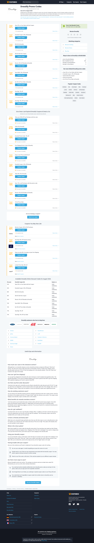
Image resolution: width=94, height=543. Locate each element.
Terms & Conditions (72, 511)
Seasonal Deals (37, 517)
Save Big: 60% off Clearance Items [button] (23, 239)
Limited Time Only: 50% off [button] (21, 265)
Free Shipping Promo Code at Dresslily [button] (24, 145)
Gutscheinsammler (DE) (14, 517)
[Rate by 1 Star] (68, 34)
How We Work (10, 510)
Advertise (36, 495)
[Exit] (71, 540)
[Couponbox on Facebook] (70, 504)
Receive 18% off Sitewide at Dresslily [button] (23, 63)
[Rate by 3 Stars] (74, 34)
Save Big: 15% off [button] (19, 91)
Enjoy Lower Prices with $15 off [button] (22, 154)
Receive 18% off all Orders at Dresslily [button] (23, 192)
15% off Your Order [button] (19, 202)
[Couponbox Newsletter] (78, 504)
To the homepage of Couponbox (14, 2)
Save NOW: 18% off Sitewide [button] (21, 72)
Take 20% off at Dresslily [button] (20, 173)
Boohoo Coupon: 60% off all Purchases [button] (24, 227)
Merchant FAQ (10, 507)
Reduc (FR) (11, 523)
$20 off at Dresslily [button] (19, 44)
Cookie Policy (81, 509)
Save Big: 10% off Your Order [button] (21, 100)
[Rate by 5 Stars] (81, 34)
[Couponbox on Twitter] (74, 504)
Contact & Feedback (11, 498)
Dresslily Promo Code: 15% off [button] (22, 136)
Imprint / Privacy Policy (73, 509)
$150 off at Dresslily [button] (19, 126)
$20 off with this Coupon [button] (20, 53)
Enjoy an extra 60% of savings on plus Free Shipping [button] (27, 252)
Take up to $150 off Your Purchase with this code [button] (26, 117)
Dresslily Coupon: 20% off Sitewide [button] (23, 34)
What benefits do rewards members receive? (31, 18)
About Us (9, 495)
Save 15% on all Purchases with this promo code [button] (26, 183)
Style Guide (36, 498)
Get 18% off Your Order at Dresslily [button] (23, 82)
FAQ (8, 501)
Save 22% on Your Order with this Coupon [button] (24, 25)
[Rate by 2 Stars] (71, 34)
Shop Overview (10, 504)
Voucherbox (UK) (13, 520)
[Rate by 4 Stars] (77, 34)
